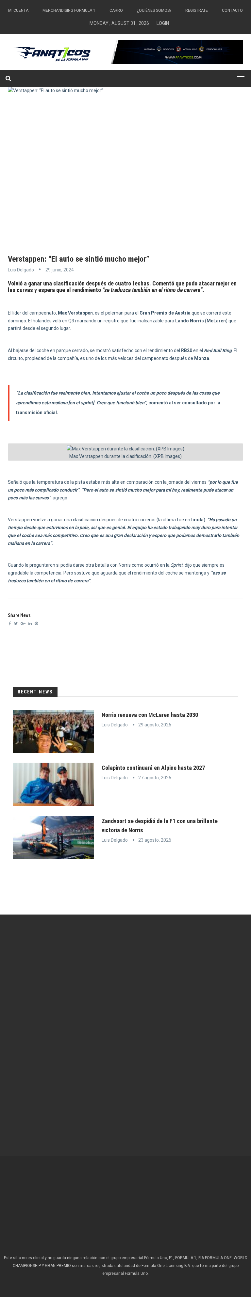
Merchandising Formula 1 (68, 10)
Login (163, 23)
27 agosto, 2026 (154, 777)
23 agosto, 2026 (154, 840)
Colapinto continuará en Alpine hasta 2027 (153, 767)
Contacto (232, 10)
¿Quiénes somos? (154, 10)
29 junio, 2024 (59, 269)
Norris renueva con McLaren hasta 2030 (150, 714)
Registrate (196, 10)
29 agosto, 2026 (154, 724)
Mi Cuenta (18, 10)
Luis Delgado (21, 269)
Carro (116, 10)
